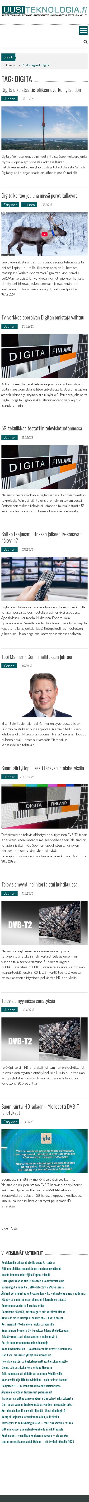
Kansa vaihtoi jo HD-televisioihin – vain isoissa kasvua (34, 1379)
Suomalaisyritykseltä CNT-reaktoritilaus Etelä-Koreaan (35, 1330)
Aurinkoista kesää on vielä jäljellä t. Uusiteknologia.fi (33, 1410)
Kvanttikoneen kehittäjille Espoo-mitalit (25, 1274)
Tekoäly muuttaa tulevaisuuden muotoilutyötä (29, 1336)
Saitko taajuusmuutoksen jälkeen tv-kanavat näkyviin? (41, 537)
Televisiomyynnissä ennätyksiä (28, 1000)
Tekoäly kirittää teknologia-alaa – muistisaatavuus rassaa (37, 1422)
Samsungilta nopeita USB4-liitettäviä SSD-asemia (32, 1286)
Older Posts (9, 1228)
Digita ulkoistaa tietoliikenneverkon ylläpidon (41, 89)
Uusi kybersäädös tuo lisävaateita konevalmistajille (32, 1280)
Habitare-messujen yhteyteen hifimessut (26, 1354)
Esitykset (10, 204)
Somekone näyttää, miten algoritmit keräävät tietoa (33, 1311)
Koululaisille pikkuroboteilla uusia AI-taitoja (28, 1262)
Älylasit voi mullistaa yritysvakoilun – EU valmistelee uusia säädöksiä (43, 1293)
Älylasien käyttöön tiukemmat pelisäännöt (26, 1391)
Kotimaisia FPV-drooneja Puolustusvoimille (27, 1323)
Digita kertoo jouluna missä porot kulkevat (39, 195)
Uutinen (9, 98)
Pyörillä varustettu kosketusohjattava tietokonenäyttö (34, 1361)
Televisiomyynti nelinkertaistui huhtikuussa (39, 884)
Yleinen (9, 665)
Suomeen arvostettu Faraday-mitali (23, 1305)
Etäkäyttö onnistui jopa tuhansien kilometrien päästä (33, 1299)
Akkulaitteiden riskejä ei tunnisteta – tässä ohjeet (32, 1317)
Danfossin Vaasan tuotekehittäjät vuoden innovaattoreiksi (36, 1404)
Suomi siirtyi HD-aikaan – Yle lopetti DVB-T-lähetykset (41, 1109)
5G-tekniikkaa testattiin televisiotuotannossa (41, 428)
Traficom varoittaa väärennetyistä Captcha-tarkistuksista (37, 1398)
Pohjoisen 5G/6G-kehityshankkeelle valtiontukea (31, 1385)
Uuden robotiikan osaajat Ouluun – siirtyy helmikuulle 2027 (37, 1441)
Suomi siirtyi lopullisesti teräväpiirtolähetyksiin (42, 768)
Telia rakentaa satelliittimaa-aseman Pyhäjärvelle (31, 1373)
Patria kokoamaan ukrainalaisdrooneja (24, 1342)
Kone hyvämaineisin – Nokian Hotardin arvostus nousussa (36, 1348)
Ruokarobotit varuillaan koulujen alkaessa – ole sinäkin (34, 1435)
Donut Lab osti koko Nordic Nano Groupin (26, 1367)
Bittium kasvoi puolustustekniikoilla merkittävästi (32, 1428)
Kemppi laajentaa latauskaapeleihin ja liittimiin (30, 1416)
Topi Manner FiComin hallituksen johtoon (37, 656)
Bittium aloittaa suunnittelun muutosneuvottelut (31, 1268)
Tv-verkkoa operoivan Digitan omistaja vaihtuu (42, 317)
